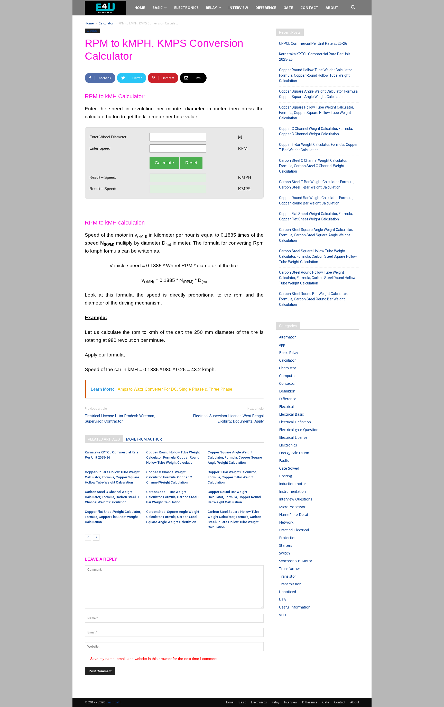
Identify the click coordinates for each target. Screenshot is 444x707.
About (332, 7)
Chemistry (287, 367)
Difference (265, 7)
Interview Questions (295, 499)
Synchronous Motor (295, 560)
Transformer (289, 568)
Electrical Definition (295, 421)
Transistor (287, 576)
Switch (284, 553)
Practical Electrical (294, 529)
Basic (157, 7)
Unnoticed (287, 591)
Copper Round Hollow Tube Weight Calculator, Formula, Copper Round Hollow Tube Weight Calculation (173, 457)
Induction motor (292, 483)
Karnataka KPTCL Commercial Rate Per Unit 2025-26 (314, 56)
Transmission (290, 583)
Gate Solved (289, 468)
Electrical (286, 406)
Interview (238, 7)
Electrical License (293, 437)
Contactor (287, 383)
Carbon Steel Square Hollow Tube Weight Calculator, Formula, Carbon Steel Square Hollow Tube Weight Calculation (318, 256)
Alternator (287, 337)
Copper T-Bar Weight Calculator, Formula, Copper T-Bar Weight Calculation (232, 477)
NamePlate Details (294, 514)
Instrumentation (292, 491)
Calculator (106, 23)
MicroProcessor (292, 506)
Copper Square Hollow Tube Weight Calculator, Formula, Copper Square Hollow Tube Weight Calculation (112, 477)
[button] (353, 8)
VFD (282, 614)
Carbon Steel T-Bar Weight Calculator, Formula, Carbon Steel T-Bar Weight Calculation (173, 497)
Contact (309, 7)
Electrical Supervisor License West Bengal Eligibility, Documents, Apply (228, 419)
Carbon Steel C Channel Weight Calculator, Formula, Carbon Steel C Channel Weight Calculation (112, 497)
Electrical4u (114, 702)
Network (286, 522)
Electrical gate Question (298, 429)
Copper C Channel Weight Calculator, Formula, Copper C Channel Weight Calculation (169, 477)
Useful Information (294, 607)
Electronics (186, 7)
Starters (285, 545)
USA (282, 599)
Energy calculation (294, 452)
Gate (288, 7)
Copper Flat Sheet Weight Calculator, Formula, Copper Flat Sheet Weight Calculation (113, 517)
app (282, 344)
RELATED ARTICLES (104, 439)
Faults (284, 460)
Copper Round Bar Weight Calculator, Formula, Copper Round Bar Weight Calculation (234, 497)
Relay (211, 7)
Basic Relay (288, 352)
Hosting (285, 475)
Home (139, 7)
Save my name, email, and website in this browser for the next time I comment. (154, 659)
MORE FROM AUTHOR (144, 439)
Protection (288, 537)
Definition (287, 391)
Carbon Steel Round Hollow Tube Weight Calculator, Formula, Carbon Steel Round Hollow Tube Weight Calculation (317, 277)
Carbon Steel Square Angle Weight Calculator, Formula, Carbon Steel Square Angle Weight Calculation (172, 517)
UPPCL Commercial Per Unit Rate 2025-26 (313, 43)
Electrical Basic (291, 414)
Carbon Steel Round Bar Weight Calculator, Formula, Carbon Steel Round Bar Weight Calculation (313, 299)
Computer (287, 375)
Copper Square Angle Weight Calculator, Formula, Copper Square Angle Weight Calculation (235, 457)
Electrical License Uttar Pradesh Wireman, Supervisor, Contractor (120, 419)
